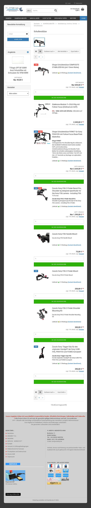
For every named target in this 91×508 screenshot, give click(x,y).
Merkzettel (78, 3)
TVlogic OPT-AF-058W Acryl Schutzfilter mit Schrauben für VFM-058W (18, 70)
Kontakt (9, 443)
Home (83, 18)
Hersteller (9, 438)
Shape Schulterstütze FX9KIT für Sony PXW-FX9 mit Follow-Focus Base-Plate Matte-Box (67, 134)
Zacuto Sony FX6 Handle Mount (64, 234)
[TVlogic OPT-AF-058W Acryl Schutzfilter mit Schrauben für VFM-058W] (18, 60)
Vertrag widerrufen (13, 494)
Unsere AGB (10, 454)
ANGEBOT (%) (11, 436)
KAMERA (8, 18)
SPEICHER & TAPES (60, 18)
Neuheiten (10, 433)
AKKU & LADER (34, 18)
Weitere (73, 18)
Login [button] (69, 3)
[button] (36, 51)
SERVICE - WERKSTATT (14, 441)
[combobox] (49, 51)
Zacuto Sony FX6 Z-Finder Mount (65, 271)
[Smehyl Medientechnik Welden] (14, 9)
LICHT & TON (47, 18)
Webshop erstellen (38, 500)
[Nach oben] (85, 504)
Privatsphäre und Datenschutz (16, 451)
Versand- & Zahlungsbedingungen (17, 446)
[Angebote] (28, 52)
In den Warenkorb (59, 98)
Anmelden (18, 39)
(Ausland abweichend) (74, 73)
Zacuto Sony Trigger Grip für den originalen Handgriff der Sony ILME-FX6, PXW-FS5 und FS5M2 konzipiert (66, 349)
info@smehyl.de (57, 441)
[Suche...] (55, 11)
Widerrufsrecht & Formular (15, 449)
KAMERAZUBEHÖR (21, 18)
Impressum (10, 457)
